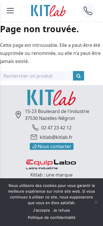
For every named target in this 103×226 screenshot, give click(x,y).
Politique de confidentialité (52, 217)
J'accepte (41, 210)
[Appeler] (88, 10)
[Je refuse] (96, 202)
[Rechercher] (78, 76)
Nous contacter (54, 146)
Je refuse (61, 210)
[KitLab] (48, 10)
